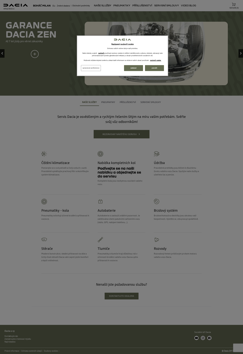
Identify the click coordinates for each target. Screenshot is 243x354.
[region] (122, 55)
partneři (101, 53)
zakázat (133, 68)
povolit (154, 68)
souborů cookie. (155, 60)
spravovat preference (91, 68)
